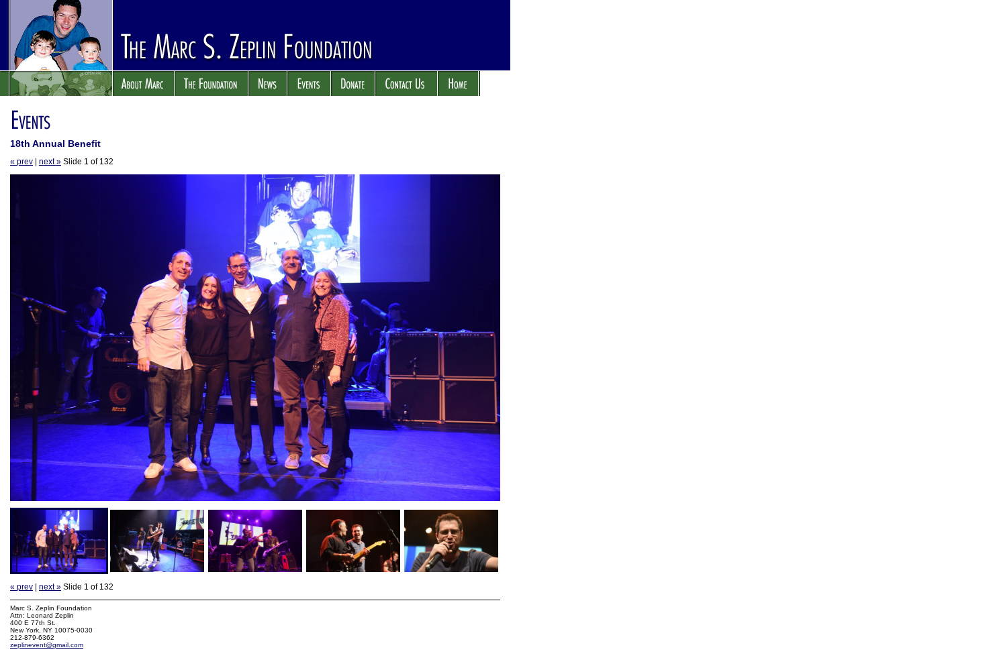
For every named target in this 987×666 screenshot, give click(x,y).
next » (50, 161)
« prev (21, 161)
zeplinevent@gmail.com (46, 645)
